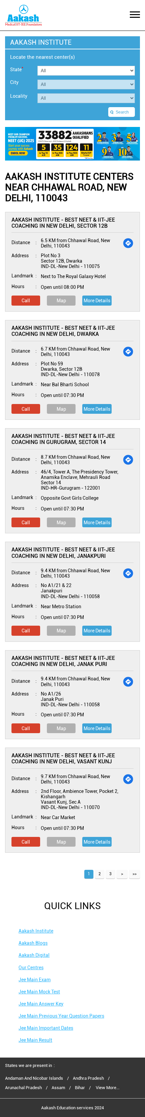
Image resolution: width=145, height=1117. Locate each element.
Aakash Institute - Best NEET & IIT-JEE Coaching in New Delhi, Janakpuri (63, 552)
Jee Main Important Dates (46, 1028)
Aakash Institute (36, 931)
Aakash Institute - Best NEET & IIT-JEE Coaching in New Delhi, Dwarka (63, 331)
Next (122, 874)
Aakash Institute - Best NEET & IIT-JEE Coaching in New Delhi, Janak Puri (63, 661)
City (14, 82)
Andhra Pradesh (88, 1078)
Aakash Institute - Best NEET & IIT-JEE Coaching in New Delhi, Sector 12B (63, 223)
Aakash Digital (34, 955)
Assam (58, 1087)
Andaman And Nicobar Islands (34, 1078)
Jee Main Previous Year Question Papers (61, 1016)
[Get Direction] (128, 243)
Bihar (80, 1087)
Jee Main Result (35, 1040)
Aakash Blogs (33, 943)
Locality (18, 96)
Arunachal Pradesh (23, 1087)
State (16, 69)
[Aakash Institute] (23, 15)
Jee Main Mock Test (39, 991)
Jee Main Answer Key (41, 1004)
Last (134, 874)
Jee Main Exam (35, 979)
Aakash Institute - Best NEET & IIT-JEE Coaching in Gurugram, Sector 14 (63, 439)
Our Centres (31, 967)
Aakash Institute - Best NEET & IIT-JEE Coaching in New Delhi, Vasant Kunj (63, 758)
